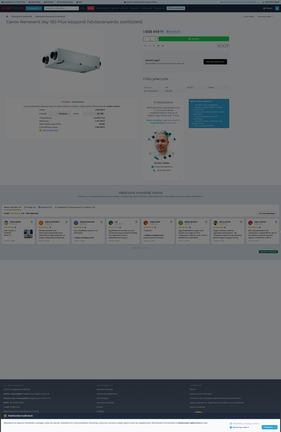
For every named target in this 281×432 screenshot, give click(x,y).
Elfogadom (268, 427)
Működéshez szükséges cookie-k (246, 424)
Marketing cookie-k (241, 427)
